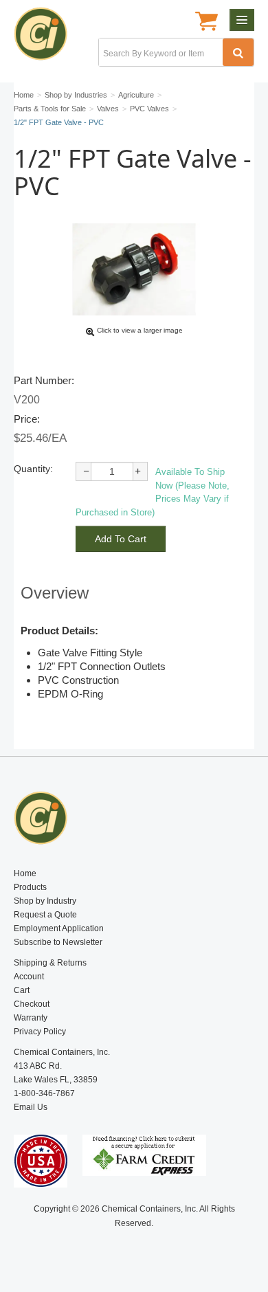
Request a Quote (45, 915)
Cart (22, 990)
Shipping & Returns (50, 963)
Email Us (30, 1107)
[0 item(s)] (206, 22)
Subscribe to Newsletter (58, 942)
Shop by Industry (45, 901)
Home (25, 873)
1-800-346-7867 (44, 1093)
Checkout (31, 1004)
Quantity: (33, 468)
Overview (55, 592)
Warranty (30, 1018)
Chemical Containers (46, 38)
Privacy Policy (40, 1031)
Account (29, 976)
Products (30, 887)
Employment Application (59, 928)
